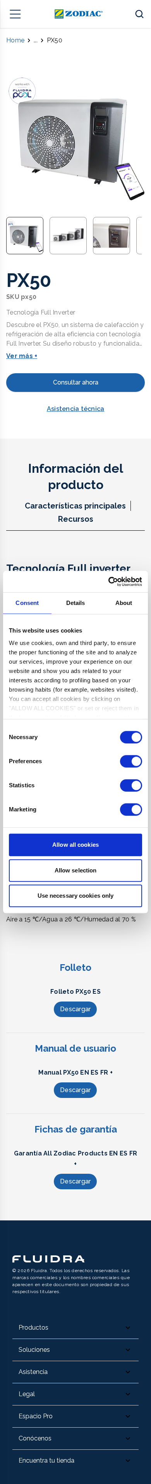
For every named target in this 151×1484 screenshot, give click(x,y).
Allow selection (76, 870)
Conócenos (35, 1438)
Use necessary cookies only (76, 895)
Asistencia (33, 1372)
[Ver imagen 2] (68, 235)
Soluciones (34, 1349)
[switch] (131, 761)
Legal (27, 1394)
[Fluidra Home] (79, 14)
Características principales (75, 505)
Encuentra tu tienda (46, 1460)
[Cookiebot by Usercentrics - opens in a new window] (108, 582)
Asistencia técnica (76, 409)
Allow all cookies (75, 844)
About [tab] (123, 603)
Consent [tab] (27, 603)
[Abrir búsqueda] (139, 14)
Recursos (75, 519)
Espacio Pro (36, 1416)
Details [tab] (75, 603)
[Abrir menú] (15, 14)
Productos (33, 1327)
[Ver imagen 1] (24, 235)
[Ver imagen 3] (111, 235)
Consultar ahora (75, 382)
